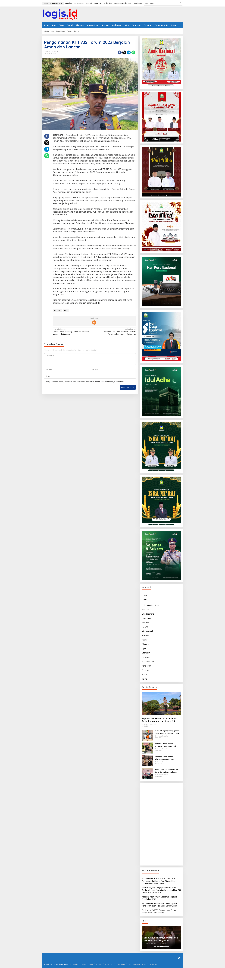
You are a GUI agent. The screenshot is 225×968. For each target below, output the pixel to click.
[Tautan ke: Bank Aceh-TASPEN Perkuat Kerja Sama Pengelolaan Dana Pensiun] (147, 773)
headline (47, 53)
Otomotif (146, 653)
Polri (66, 310)
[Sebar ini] (120, 52)
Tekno (144, 678)
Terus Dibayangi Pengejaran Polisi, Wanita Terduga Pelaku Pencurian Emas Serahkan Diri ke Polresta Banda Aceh (167, 732)
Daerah (145, 599)
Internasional (147, 631)
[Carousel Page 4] (164, 946)
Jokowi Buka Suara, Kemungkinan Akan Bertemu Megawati (161, 939)
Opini (144, 648)
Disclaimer (153, 964)
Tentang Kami (87, 964)
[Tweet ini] (124, 52)
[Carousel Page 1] (155, 946)
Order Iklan (120, 964)
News (144, 640)
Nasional (54, 53)
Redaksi (75, 964)
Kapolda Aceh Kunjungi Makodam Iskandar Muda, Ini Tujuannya (71, 331)
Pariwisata (146, 657)
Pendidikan (146, 666)
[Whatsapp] (133, 52)
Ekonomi (145, 609)
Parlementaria (148, 661)
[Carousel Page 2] (158, 946)
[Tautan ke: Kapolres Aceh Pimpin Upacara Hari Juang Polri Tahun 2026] (147, 748)
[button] (180, 3)
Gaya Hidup (146, 618)
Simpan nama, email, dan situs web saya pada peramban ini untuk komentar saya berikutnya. (85, 381)
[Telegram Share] (129, 52)
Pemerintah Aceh (151, 605)
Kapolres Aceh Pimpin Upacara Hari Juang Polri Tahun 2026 (166, 745)
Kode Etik (109, 964)
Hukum (145, 627)
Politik (144, 674)
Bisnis (144, 595)
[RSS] (94, 322)
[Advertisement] (161, 824)
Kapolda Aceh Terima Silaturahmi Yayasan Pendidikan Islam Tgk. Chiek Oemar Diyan (166, 758)
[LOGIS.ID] (60, 14)
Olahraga (145, 644)
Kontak (99, 964)
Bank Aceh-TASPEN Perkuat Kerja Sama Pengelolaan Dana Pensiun (166, 770)
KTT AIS (57, 310)
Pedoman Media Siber (137, 964)
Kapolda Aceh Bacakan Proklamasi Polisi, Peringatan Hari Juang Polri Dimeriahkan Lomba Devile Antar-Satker (159, 720)
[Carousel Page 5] (167, 946)
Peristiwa (145, 670)
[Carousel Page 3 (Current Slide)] (161, 946)
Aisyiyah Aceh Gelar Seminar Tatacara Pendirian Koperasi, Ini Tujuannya (120, 331)
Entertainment (148, 613)
